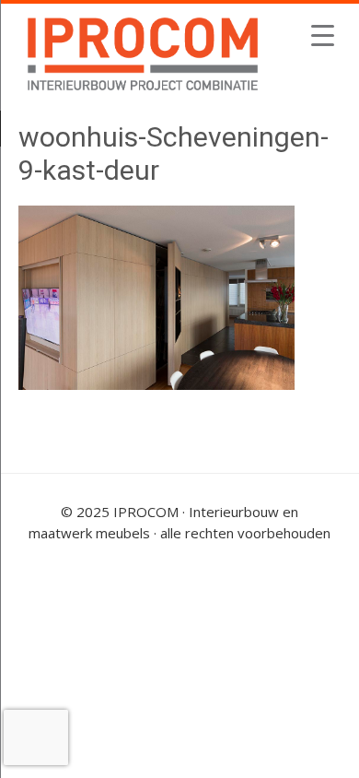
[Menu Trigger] (322, 34)
